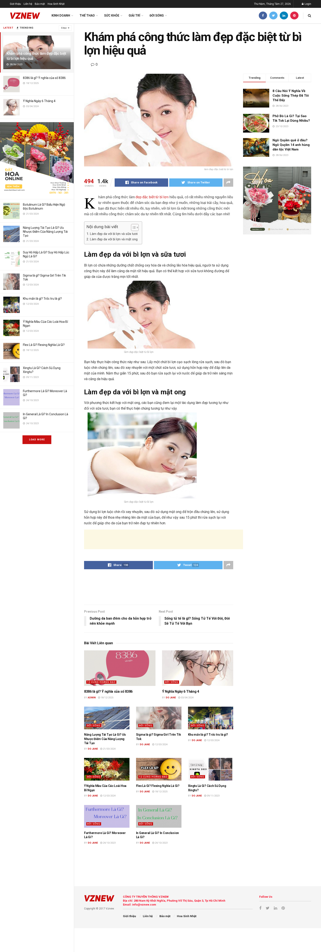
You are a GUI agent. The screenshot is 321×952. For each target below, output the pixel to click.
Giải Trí (134, 15)
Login (307, 3)
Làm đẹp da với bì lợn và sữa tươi (114, 234)
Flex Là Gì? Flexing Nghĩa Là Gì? (44, 345)
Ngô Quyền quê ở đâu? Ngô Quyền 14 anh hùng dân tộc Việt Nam (291, 144)
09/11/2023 (212, 795)
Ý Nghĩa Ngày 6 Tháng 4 (39, 101)
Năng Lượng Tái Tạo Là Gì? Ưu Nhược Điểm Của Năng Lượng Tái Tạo (45, 231)
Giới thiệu (15, 3)
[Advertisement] (163, 539)
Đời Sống (157, 15)
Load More (37, 439)
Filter (64, 28)
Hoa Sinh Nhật (56, 3)
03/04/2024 (186, 697)
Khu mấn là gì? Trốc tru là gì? (42, 298)
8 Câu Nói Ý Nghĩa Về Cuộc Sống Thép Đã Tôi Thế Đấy (291, 95)
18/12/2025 (106, 697)
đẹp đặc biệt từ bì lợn (152, 197)
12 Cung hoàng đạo (101, 682)
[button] (133, 227)
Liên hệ (28, 3)
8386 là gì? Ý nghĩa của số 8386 (44, 78)
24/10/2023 (109, 842)
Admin (92, 697)
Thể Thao (87, 15)
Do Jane (171, 697)
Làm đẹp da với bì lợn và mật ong (114, 239)
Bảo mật (40, 3)
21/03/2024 (109, 748)
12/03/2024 (160, 744)
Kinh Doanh (61, 15)
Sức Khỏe (111, 15)
